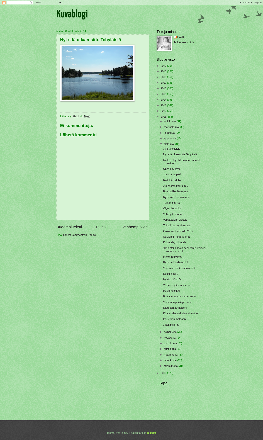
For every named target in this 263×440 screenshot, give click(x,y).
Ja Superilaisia (171, 148)
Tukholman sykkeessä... (177, 225)
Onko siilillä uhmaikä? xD (178, 231)
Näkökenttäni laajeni (175, 307)
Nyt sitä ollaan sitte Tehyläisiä (180, 154)
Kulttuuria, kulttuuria (174, 242)
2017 (164, 82)
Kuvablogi (72, 14)
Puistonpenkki (171, 290)
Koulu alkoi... (170, 273)
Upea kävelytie (172, 168)
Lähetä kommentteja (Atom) (79, 235)
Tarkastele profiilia (184, 42)
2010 (164, 373)
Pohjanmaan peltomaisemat (179, 296)
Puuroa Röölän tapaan (176, 191)
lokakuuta (170, 132)
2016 (164, 88)
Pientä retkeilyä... (173, 257)
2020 (164, 65)
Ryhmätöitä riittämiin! (175, 262)
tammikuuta (171, 365)
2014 (164, 99)
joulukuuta (170, 121)
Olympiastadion (172, 208)
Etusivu (102, 227)
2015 (164, 94)
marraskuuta (171, 127)
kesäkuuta (170, 337)
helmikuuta (170, 360)
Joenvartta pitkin (172, 174)
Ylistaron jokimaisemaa (176, 285)
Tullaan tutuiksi (171, 202)
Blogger (151, 432)
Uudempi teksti (69, 227)
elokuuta (169, 144)
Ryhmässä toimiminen (176, 197)
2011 (164, 116)
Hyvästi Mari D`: (172, 279)
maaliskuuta (171, 354)
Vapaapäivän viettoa (175, 219)
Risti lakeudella (172, 180)
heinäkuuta (170, 331)
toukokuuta (170, 343)
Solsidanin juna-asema (176, 236)
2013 (164, 105)
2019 (164, 71)
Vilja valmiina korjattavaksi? (179, 268)
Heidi (180, 37)
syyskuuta (170, 138)
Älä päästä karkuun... (175, 185)
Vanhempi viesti (135, 227)
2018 (164, 77)
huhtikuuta (170, 348)
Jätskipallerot (171, 324)
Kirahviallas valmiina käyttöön (180, 313)
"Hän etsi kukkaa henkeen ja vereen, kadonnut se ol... (184, 250)
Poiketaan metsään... (175, 319)
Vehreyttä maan (172, 214)
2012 (164, 111)
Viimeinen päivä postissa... (178, 302)
